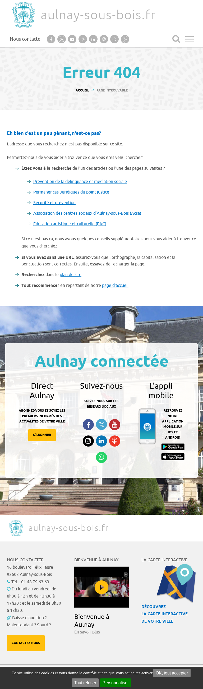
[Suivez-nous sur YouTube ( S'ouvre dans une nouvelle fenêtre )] (114, 424)
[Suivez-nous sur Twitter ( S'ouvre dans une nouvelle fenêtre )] (101, 424)
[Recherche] (176, 39)
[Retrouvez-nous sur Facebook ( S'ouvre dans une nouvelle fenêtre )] (88, 424)
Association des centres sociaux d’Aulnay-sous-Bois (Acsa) (87, 213)
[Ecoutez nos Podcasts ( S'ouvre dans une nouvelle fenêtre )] (114, 441)
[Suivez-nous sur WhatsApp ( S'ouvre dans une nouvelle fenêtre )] (101, 457)
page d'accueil (115, 285)
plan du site (70, 274)
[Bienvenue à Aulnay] (101, 587)
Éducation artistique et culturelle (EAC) (69, 224)
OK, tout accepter (172, 673)
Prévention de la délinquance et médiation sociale (80, 181)
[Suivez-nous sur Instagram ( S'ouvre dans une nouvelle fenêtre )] (88, 441)
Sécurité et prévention (54, 202)
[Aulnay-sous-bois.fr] (23, 15)
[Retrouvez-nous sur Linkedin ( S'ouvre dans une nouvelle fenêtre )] (101, 441)
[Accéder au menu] (189, 39)
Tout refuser (85, 683)
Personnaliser (116, 683)
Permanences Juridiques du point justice (71, 192)
